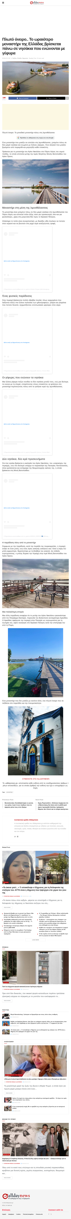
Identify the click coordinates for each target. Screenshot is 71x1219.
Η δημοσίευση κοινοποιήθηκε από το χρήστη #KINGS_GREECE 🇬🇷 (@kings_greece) (28, 536)
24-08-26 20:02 (27, 1081)
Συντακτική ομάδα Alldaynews (26, 820)
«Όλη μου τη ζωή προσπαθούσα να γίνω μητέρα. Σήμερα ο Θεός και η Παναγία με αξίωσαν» (35, 1079)
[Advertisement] (35, 21)
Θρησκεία (25, 58)
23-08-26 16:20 (16, 1110)
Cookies (18, 1214)
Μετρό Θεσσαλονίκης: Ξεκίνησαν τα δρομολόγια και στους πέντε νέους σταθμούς (34, 1014)
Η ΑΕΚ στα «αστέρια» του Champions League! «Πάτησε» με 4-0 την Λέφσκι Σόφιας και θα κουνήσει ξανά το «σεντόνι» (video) (53, 929)
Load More (35, 939)
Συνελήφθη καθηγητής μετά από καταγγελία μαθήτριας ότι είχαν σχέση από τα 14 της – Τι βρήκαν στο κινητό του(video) (18, 921)
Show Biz (6, 1154)
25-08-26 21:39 (25, 1163)
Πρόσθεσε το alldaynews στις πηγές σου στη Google (36, 137)
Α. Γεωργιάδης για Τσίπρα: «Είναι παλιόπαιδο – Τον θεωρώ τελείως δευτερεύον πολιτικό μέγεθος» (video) (53, 915)
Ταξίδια (14, 58)
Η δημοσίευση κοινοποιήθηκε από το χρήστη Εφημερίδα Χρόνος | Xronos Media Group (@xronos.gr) (33, 371)
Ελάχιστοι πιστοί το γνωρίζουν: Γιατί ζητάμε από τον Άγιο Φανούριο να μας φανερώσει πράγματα (18, 932)
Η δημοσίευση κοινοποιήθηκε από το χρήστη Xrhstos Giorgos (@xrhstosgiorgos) (27, 289)
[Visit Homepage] (37, 2)
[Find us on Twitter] (51, 1214)
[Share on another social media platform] (67, 98)
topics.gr (10, 1205)
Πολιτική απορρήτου (28, 1214)
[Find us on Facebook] (48, 1214)
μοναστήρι (10, 792)
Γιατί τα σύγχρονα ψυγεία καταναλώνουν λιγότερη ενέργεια (22, 986)
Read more (8, 907)
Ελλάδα (19, 58)
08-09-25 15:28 (6, 58)
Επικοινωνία (39, 1214)
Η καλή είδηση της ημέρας (14, 1075)
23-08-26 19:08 (16, 1102)
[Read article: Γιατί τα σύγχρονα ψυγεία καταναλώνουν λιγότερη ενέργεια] (35, 967)
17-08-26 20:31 (25, 989)
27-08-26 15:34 (25, 896)
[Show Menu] (3, 3)
